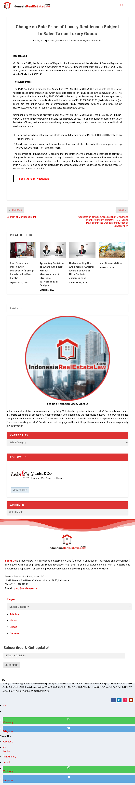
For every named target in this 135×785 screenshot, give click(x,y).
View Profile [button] (20, 490)
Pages (11, 599)
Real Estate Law (77, 40)
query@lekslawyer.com (26, 588)
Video (13, 620)
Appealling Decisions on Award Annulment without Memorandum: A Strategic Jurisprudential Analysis (52, 274)
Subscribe (11, 665)
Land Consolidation (110, 263)
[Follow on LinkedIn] (119, 700)
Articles (51, 40)
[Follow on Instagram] (125, 700)
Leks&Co (103, 411)
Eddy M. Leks (63, 411)
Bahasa (14, 633)
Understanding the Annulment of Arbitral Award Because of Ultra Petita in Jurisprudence (81, 270)
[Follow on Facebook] (113, 700)
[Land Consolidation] (112, 250)
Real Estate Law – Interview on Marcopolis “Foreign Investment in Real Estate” (22, 270)
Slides (13, 626)
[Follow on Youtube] (131, 700)
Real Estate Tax (94, 40)
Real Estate (62, 40)
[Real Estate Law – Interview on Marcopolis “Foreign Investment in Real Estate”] (23, 250)
